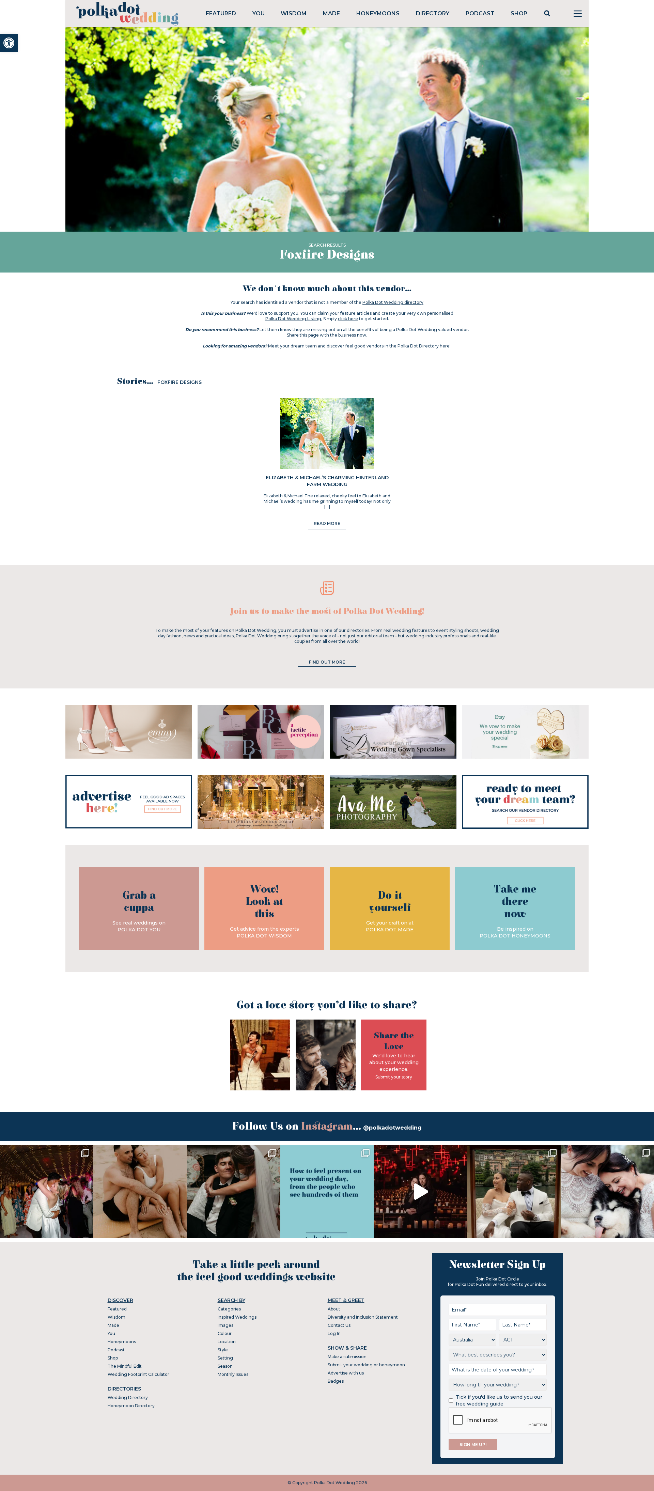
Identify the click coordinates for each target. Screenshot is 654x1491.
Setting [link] (225, 1358)
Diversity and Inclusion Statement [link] (363, 1317)
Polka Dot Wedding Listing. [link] (293, 318)
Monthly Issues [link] (233, 1374)
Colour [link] (225, 1333)
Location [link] (227, 1341)
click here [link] (348, 318)
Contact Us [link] (339, 1325)
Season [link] (225, 1366)
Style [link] (223, 1349)
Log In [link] (334, 1333)
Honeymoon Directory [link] (131, 1405)
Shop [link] (519, 13)
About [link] (334, 1308)
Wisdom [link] (294, 13)
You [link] (258, 13)
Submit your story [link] (393, 1077)
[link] (9, 43)
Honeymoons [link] (378, 13)
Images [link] (225, 1325)
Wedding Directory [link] (128, 1397)
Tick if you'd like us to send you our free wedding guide (499, 1400)
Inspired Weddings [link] (237, 1317)
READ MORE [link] (327, 523)
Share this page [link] (303, 335)
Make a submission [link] (347, 1356)
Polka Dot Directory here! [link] (424, 345)
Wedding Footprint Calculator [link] (138, 1374)
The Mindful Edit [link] (125, 1366)
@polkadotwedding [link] (392, 1127)
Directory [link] (432, 13)
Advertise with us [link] (346, 1373)
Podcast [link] (480, 13)
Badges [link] (336, 1381)
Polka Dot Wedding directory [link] (392, 302)
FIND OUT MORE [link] (327, 662)
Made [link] (331, 13)
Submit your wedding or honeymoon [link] (366, 1364)
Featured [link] (221, 13)
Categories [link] (229, 1308)
